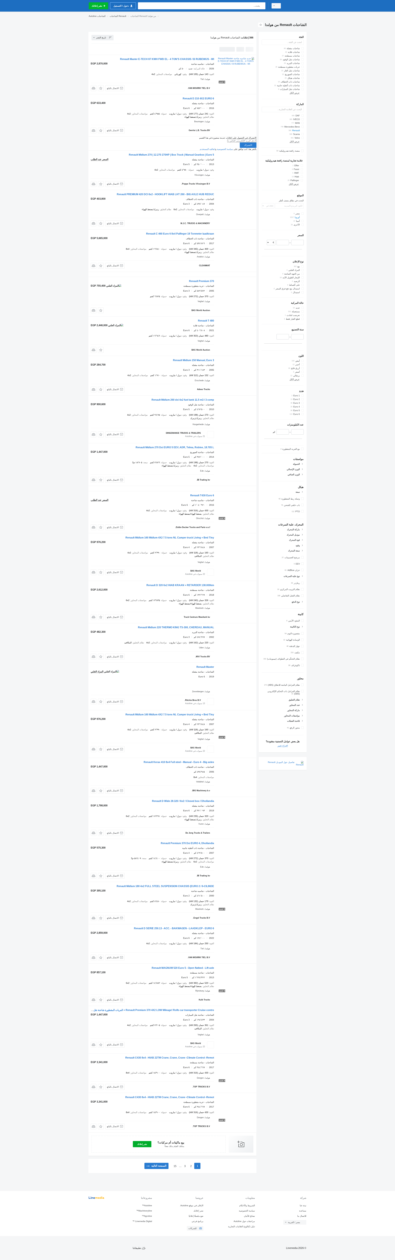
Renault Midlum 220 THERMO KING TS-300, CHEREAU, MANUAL (176, 627)
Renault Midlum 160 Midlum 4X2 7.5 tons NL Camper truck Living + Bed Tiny (169, 537)
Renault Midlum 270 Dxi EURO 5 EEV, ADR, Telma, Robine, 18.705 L (175, 447)
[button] (101, 88)
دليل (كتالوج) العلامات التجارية (241, 1226)
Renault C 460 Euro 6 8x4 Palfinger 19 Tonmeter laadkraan (180, 233)
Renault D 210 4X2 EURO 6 (198, 98)
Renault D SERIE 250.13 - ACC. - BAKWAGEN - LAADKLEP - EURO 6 (174, 928)
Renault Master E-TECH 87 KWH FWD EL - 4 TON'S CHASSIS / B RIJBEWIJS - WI (167, 59)
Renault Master (205, 667)
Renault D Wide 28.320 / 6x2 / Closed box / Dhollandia (183, 801)
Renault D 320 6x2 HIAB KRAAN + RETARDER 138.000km (180, 585)
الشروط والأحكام (247, 1205)
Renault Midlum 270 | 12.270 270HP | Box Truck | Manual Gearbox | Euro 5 (171, 154)
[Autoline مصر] (295, 6)
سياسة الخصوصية (225, 149)
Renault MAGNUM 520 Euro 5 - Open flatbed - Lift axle (183, 968)
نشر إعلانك (142, 1144)
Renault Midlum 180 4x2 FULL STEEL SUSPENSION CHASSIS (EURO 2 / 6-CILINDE (165, 886)
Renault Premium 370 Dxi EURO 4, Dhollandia (187, 843)
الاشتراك (248, 145)
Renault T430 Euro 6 (202, 495)
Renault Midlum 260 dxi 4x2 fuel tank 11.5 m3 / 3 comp (183, 399)
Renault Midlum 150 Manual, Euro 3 (193, 360)
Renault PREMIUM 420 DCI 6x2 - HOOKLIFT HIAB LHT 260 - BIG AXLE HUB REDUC (165, 194)
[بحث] (262, 6)
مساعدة (302, 1210)
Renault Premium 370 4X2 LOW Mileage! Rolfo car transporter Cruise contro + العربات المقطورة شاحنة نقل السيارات (149, 1010)
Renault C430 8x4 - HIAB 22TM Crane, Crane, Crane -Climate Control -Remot (169, 1057)
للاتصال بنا (301, 1216)
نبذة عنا (303, 1205)
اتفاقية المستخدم (207, 149)
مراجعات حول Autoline (244, 1221)
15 (175, 1166)
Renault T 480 (206, 320)
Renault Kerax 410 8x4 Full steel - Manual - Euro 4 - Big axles (179, 762)
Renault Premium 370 (201, 281)
